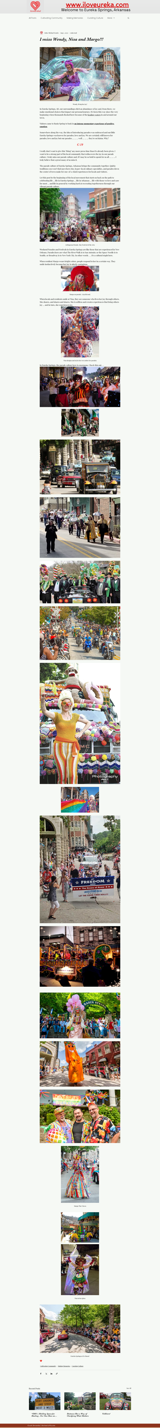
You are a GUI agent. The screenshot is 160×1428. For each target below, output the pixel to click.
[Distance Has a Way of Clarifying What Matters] (80, 1401)
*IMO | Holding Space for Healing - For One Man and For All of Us (44, 1415)
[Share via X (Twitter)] (46, 1374)
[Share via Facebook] (41, 1374)
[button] (128, 18)
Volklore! (106, 1414)
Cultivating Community (51, 18)
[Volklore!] (115, 1401)
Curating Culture (95, 18)
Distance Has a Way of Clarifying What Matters (78, 1415)
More (109, 18)
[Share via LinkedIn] (51, 1374)
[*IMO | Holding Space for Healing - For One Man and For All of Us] (44, 1401)
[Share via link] (57, 1374)
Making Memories (75, 18)
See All (129, 1388)
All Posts (32, 18)
